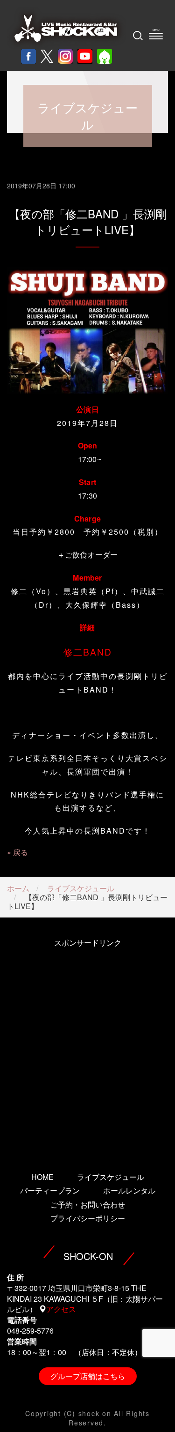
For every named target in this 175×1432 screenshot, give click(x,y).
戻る (20, 852)
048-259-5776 (30, 1330)
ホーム (18, 888)
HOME (42, 1176)
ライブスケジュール (80, 888)
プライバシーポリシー (87, 1218)
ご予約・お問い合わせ (87, 1204)
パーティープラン (50, 1190)
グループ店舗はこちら (87, 1376)
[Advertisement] (87, 1047)
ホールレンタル (129, 1190)
